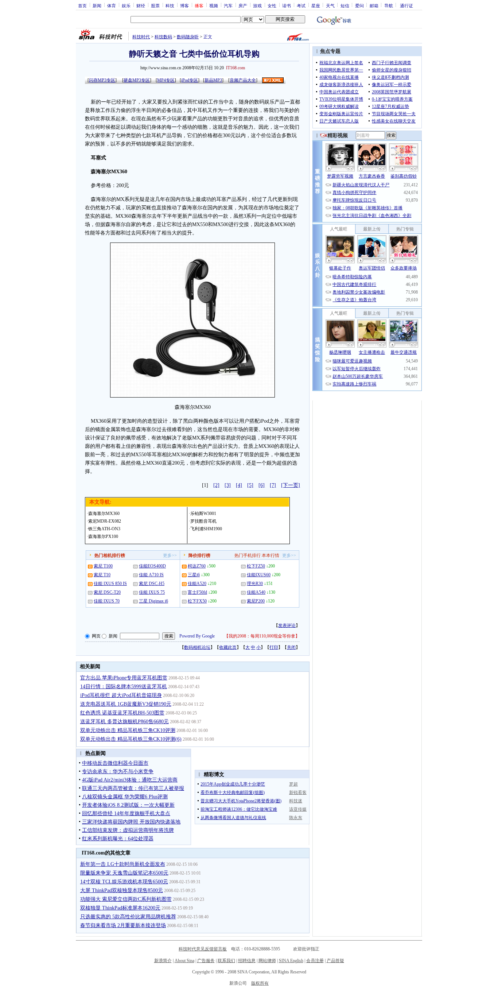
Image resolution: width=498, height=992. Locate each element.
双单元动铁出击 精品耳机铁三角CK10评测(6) (131, 739)
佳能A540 (256, 592)
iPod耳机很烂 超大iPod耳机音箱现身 (121, 695)
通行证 (406, 5)
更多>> (170, 555)
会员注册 (315, 960)
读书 (286, 5)
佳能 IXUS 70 (107, 601)
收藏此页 (228, 647)
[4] (239, 485)
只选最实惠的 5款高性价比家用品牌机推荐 (128, 916)
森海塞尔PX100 (103, 536)
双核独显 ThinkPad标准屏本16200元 (120, 908)
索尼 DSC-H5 (151, 583)
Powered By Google (197, 636)
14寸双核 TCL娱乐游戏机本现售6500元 (124, 881)
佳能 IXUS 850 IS (110, 583)
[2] (216, 485)
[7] (273, 485)
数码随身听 (188, 36)
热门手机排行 (247, 555)
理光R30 (255, 583)
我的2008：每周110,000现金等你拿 (262, 636)
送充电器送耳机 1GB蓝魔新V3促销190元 (125, 704)
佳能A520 (197, 583)
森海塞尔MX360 (104, 513)
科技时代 (141, 36)
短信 (345, 5)
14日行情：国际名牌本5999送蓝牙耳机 (123, 686)
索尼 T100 (103, 566)
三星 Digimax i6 (153, 601)
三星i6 (194, 574)
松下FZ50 (256, 566)
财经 (140, 5)
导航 (388, 5)
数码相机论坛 (197, 647)
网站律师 (267, 960)
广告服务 (206, 960)
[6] (261, 485)
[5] (250, 485)
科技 (170, 5)
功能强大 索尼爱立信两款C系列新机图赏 (126, 899)
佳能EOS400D (152, 566)
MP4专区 (166, 80)
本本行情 (270, 555)
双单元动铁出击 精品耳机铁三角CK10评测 (127, 730)
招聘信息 (247, 960)
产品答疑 (335, 960)
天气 (330, 5)
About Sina (184, 960)
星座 (315, 5)
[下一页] (290, 485)
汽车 (228, 5)
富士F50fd (197, 592)
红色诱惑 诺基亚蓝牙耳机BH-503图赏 (122, 713)
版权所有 (260, 983)
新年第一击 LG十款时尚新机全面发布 (122, 864)
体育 (111, 5)
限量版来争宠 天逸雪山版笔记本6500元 (124, 873)
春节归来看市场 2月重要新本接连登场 (123, 925)
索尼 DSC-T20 (107, 592)
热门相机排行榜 (109, 555)
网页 (96, 636)
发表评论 (287, 625)
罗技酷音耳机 (203, 521)
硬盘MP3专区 (137, 80)
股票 (155, 5)
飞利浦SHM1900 (206, 528)
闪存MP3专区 (102, 80)
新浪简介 (163, 960)
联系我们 (226, 960)
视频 (213, 5)
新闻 (97, 5)
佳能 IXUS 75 (152, 592)
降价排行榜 (199, 555)
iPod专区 (189, 80)
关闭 (291, 647)
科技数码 (163, 36)
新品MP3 (213, 80)
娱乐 (126, 5)
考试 (301, 5)
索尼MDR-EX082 (104, 521)
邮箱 (374, 5)
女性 (272, 5)
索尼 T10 (102, 574)
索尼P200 (256, 601)
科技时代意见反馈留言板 (203, 949)
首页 (82, 5)
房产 (242, 5)
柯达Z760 (197, 566)
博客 (184, 5)
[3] (228, 485)
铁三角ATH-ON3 (104, 528)
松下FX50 (197, 601)
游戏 (257, 5)
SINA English (291, 960)
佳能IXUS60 (259, 574)
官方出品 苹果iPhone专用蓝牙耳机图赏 (123, 678)
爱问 (359, 5)
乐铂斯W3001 (203, 513)
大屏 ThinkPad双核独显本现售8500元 (121, 890)
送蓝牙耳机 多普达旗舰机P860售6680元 (124, 721)
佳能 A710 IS (151, 574)
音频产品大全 (243, 80)
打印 (273, 647)
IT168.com (235, 67)
